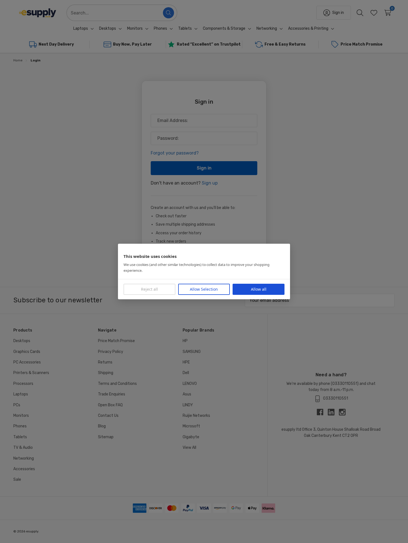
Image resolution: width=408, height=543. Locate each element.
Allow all (258, 289)
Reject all (149, 289)
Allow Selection (204, 289)
